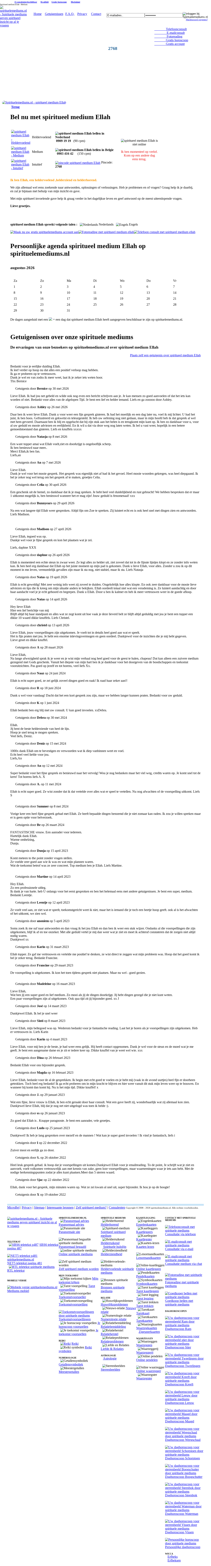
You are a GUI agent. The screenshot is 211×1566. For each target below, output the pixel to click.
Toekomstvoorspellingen (75, 1319)
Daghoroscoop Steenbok (181, 1495)
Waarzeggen (144, 1345)
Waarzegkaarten (146, 1328)
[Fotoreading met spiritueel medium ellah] (106, 232)
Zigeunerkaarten (149, 1331)
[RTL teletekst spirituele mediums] (32, 1267)
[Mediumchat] (184, 1260)
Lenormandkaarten (148, 1258)
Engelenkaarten (146, 1224)
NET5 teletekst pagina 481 (24, 1263)
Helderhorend (110, 1224)
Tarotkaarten (144, 1320)
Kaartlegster (144, 1239)
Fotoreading (168, 36)
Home (38, 14)
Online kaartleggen (148, 1269)
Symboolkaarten (146, 1283)
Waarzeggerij (144, 1352)
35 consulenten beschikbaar (25, 2)
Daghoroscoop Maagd (179, 1421)
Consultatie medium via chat (183, 1263)
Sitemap (39, 1207)
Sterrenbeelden (110, 1369)
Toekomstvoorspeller (72, 1297)
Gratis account (169, 44)
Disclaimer (75, 2)
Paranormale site (69, 1232)
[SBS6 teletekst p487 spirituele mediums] (24, 1244)
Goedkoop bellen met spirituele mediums (179, 1302)
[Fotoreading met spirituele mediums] (184, 1278)
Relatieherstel (109, 1334)
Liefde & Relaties (112, 1349)
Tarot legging (145, 1298)
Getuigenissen (54, 14)
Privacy (82, 14)
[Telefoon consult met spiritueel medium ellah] (164, 232)
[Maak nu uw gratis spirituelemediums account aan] (44, 232)
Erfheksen (174, 1560)
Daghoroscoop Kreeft (179, 1384)
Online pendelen (147, 1360)
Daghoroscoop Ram (178, 1329)
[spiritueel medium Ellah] (34, 102)
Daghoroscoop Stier (178, 1347)
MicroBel (13, 1207)
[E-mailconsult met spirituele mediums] (184, 1245)
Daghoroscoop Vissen (179, 1532)
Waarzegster (144, 1378)
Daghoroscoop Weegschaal (182, 1440)
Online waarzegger (148, 1371)
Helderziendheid (111, 1254)
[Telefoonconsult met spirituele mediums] (184, 1230)
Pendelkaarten (145, 1276)
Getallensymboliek (71, 1364)
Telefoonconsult (170, 29)
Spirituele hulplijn (114, 1246)
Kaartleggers (144, 1232)
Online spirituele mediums (76, 1254)
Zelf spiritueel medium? (91, 1207)
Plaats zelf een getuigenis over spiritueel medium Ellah (165, 355)
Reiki (75, 1343)
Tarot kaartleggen (147, 1291)
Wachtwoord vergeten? (197, 19)
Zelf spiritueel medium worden (79, 1269)
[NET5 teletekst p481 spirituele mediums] (33, 1259)
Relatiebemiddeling (113, 1326)
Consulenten (117, 1207)
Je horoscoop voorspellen (79, 1324)
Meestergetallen (69, 1372)
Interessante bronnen (60, 1207)
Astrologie (110, 1358)
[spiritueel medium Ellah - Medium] (20, 155)
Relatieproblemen (112, 1341)
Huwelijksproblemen (114, 1304)
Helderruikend (110, 1243)
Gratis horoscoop (59, 2)
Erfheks (173, 1556)
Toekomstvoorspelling (73, 1304)
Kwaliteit (45, 2)
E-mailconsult (169, 33)
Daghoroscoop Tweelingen (182, 1366)
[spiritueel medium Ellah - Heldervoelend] (20, 142)
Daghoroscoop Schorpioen (182, 1458)
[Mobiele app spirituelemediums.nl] (32, 1287)
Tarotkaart (142, 1313)
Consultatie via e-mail (179, 1249)
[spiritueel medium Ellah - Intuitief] (20, 168)
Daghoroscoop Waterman (181, 1513)
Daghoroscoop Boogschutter (183, 1476)
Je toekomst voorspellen (78, 1332)
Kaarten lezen (145, 1246)
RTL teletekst (16, 1270)
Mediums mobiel (18, 1291)
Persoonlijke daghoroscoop (182, 1547)
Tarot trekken (145, 1306)
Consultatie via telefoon (180, 1234)
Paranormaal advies (71, 1224)
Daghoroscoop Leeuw (179, 1403)
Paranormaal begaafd (72, 1246)
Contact (96, 14)
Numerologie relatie (114, 1319)
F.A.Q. (69, 14)
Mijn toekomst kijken (78, 1280)
